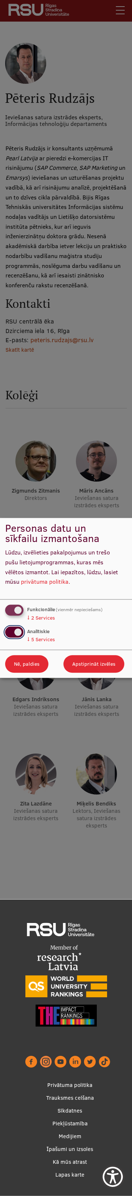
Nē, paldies (27, 664)
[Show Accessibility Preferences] (113, 1177)
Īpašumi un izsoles (70, 1149)
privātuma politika (45, 582)
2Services (41, 617)
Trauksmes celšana (70, 1098)
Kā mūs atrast (70, 1162)
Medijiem (70, 1136)
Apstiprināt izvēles (93, 664)
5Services (41, 639)
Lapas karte (69, 1174)
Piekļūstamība (70, 1123)
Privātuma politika (69, 1085)
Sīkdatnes (70, 1110)
